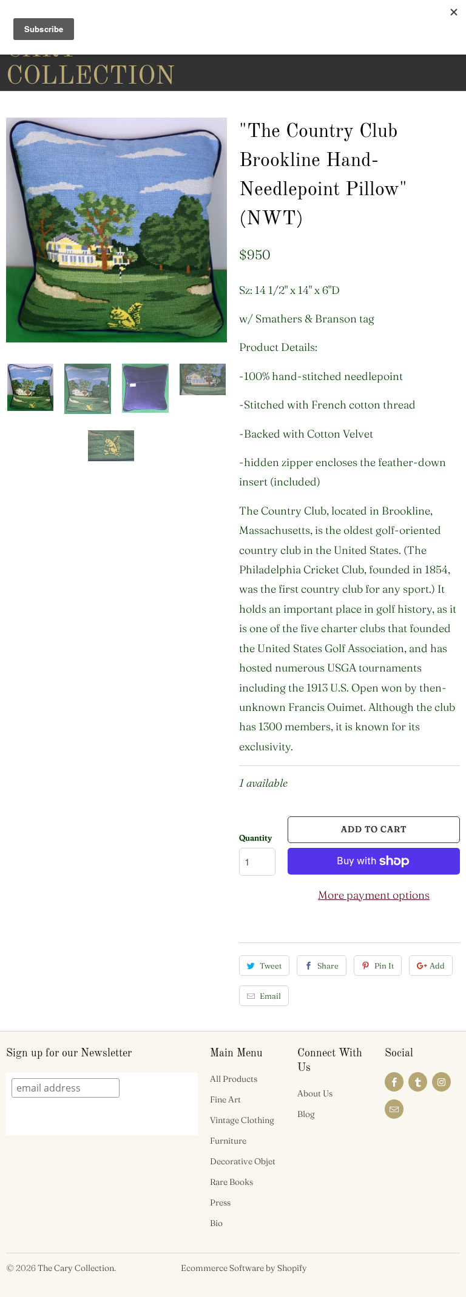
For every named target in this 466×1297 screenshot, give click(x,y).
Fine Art (225, 1099)
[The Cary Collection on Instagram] (441, 1082)
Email (270, 996)
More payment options (374, 895)
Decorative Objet (242, 1161)
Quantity (255, 837)
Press (220, 1202)
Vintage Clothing (242, 1120)
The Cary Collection (76, 1267)
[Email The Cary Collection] (394, 1109)
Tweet (271, 965)
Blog (306, 1114)
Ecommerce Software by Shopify (244, 1267)
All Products (233, 1078)
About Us (315, 1093)
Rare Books (231, 1181)
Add (437, 965)
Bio (216, 1223)
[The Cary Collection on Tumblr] (417, 1082)
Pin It (384, 965)
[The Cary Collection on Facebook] (394, 1082)
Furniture (228, 1140)
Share (328, 965)
